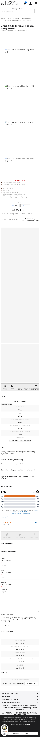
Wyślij (7, 625)
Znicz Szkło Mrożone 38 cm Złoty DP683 (17, 21)
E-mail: (6, 559)
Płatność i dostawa (10, 693)
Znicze (17, 19)
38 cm (11, 188)
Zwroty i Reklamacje (10, 700)
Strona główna (6, 19)
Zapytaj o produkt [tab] (20, 537)
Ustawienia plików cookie (20, 733)
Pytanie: (7, 583)
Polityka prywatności (17, 619)
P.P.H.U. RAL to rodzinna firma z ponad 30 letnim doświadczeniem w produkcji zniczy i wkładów (19, 708)
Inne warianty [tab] (7, 537)
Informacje (6, 696)
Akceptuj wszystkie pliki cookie (20, 724)
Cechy (5, 389)
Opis (12, 389)
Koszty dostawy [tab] (33, 537)
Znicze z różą (26, 19)
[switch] (4, 734)
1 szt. (19, 192)
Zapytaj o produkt (26, 214)
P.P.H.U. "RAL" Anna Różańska (19, 198)
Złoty (7, 190)
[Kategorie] (36, 3)
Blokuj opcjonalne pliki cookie (20, 729)
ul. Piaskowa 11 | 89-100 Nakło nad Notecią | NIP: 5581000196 (19, 714)
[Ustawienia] (30, 3)
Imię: (6, 571)
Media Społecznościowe (11, 703)
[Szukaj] (36, 10)
